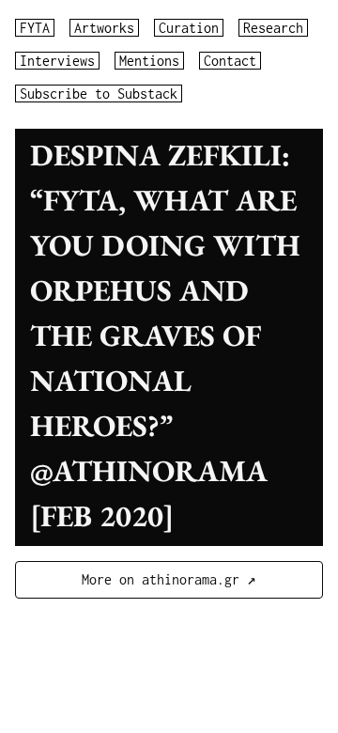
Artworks (104, 28)
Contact (230, 61)
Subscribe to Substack (98, 93)
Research (273, 28)
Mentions (149, 61)
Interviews (57, 61)
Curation (189, 28)
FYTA (35, 28)
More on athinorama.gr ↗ (169, 579)
